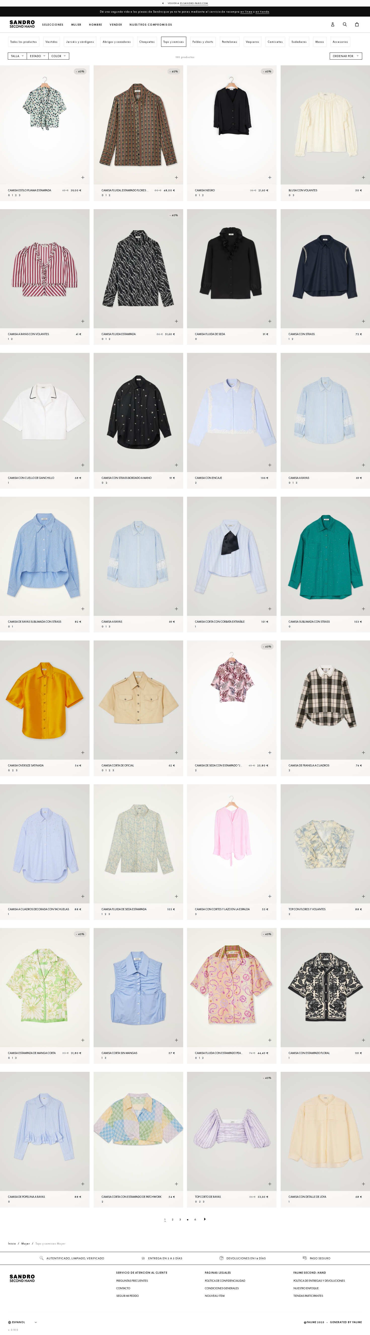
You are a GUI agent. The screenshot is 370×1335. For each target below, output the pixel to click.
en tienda (262, 11)
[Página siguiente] (205, 1219)
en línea (246, 11)
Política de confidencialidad (225, 1280)
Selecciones (52, 24)
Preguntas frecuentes (132, 1280)
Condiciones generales (222, 1288)
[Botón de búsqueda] (345, 25)
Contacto (123, 1288)
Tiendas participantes (308, 1295)
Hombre (95, 24)
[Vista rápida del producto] (83, 177)
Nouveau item (215, 1295)
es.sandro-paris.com (194, 3)
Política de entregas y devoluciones (319, 1280)
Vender (116, 24)
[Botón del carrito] (357, 25)
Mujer (76, 24)
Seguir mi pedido (127, 1295)
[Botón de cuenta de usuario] (333, 25)
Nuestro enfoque (306, 1288)
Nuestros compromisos (151, 24)
